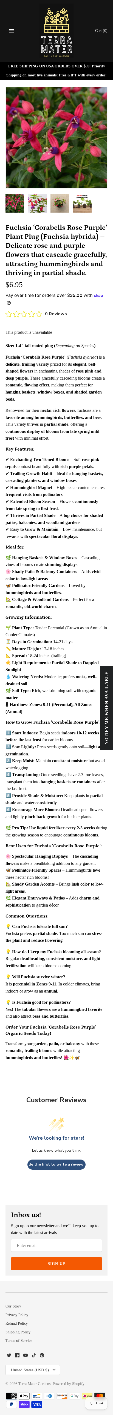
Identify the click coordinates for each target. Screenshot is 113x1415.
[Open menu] (11, 31)
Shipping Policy (17, 1332)
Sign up (56, 1264)
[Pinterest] (42, 1356)
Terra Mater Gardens (34, 1384)
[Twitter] (9, 1356)
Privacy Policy (16, 1315)
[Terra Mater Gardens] (56, 31)
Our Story (13, 1306)
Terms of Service (18, 1341)
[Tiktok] (34, 1356)
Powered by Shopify (68, 1384)
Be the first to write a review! (56, 1164)
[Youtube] (25, 1356)
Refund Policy (16, 1323)
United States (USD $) (30, 1370)
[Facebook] (17, 1356)
